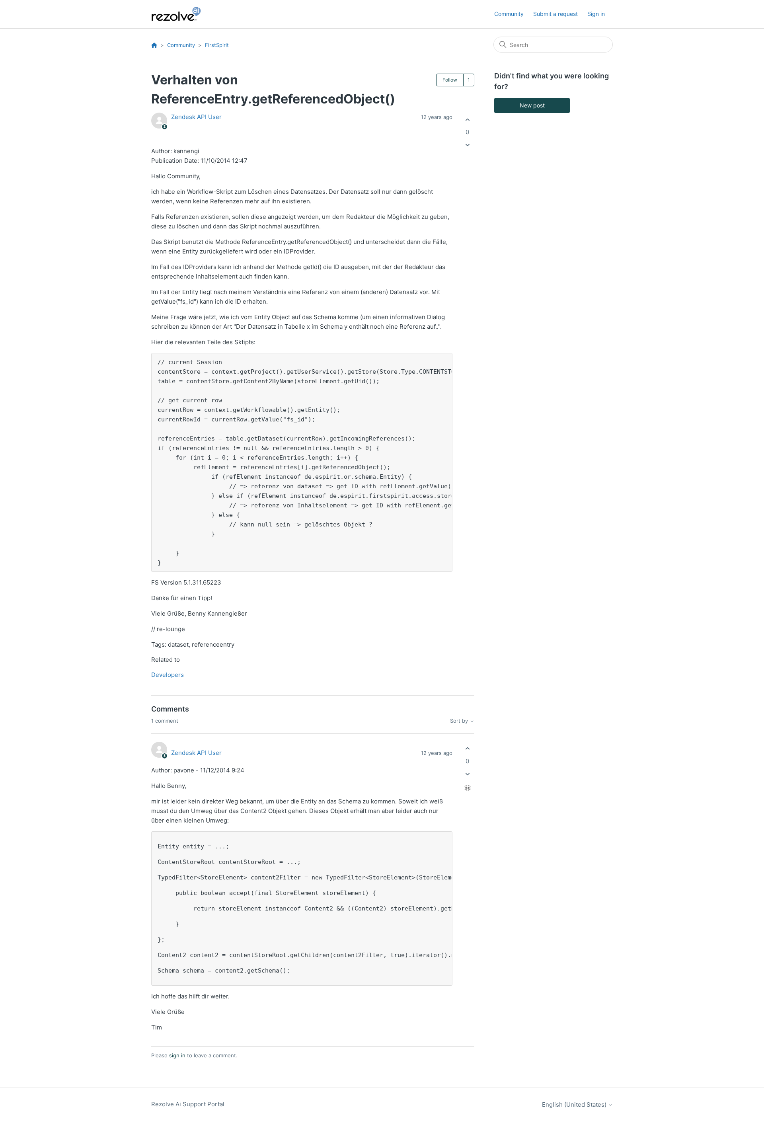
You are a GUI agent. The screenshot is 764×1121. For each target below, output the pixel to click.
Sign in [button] (596, 13)
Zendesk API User (196, 117)
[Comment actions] (467, 788)
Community (509, 13)
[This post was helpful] (467, 120)
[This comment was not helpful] (467, 774)
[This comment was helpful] (467, 749)
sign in (177, 1055)
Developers (167, 674)
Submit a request (555, 13)
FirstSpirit (217, 45)
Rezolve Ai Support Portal (187, 1104)
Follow (449, 80)
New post (532, 105)
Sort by (460, 721)
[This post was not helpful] (467, 145)
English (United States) (575, 1104)
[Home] (180, 14)
